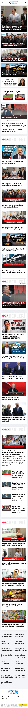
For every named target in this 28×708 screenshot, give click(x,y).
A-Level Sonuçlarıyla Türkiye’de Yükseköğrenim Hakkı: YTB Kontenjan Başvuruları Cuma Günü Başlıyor (13, 271)
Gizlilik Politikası (11, 697)
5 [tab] (22, 283)
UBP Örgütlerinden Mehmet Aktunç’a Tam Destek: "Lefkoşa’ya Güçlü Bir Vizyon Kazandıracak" (13, 228)
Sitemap (22, 697)
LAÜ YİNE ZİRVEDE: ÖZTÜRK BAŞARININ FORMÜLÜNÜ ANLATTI (13, 162)
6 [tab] (23, 283)
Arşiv (11, 699)
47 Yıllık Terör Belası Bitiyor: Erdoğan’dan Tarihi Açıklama (10, 398)
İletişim (15, 699)
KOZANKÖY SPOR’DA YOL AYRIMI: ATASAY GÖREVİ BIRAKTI (12, 130)
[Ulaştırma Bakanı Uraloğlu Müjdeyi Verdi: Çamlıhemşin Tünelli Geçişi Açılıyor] (8, 97)
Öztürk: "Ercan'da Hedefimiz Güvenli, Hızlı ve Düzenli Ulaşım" (13, 250)
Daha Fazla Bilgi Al (19, 706)
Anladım (22, 704)
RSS (18, 697)
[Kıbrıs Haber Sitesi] (14, 692)
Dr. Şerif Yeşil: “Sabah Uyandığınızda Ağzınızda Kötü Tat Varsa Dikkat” (13, 544)
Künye (4, 697)
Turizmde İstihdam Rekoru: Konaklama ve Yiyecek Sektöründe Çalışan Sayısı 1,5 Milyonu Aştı (13, 452)
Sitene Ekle (5, 699)
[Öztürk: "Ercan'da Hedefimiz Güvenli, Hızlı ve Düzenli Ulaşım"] (14, 70)
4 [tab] (21, 283)
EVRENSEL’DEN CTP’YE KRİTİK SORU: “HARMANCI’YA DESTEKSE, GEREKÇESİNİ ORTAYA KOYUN (13, 336)
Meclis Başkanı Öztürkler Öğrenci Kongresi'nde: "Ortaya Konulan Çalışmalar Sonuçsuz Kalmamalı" (12, 184)
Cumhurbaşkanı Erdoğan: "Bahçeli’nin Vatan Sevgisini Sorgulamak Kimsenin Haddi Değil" (13, 419)
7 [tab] (24, 283)
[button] (25, 2)
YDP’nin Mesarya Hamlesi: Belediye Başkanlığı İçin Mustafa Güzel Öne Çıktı (14, 125)
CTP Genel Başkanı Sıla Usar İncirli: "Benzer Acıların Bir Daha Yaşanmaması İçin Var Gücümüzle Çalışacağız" (12, 206)
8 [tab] (25, 283)
